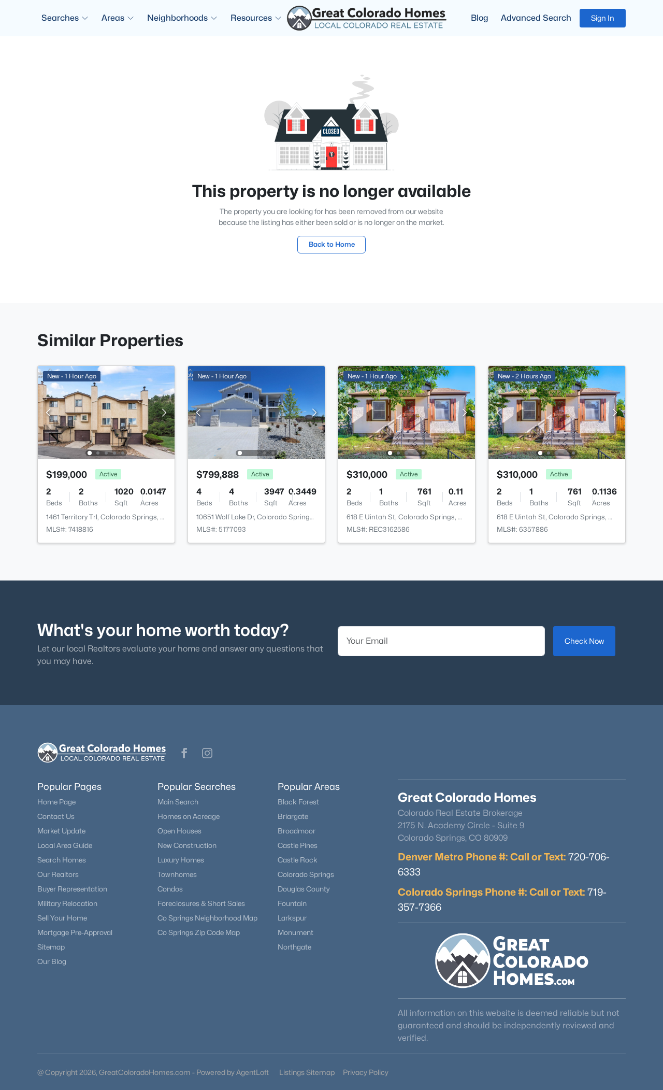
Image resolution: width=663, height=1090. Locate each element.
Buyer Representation (72, 889)
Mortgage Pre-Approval (74, 932)
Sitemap (51, 947)
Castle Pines (298, 845)
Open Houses (179, 831)
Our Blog (51, 961)
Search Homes (61, 860)
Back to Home (332, 244)
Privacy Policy (365, 1072)
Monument (295, 932)
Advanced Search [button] (536, 18)
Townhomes (177, 874)
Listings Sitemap (307, 1072)
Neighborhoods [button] (177, 18)
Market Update (61, 831)
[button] (184, 753)
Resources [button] (251, 18)
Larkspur (292, 918)
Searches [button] (60, 18)
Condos (170, 889)
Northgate (294, 947)
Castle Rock (298, 860)
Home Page (56, 802)
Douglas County (303, 889)
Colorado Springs (306, 874)
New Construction (187, 845)
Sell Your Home (62, 918)
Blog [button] (479, 18)
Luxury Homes (180, 860)
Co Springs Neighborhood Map (207, 918)
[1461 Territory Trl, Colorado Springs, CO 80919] (106, 412)
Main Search (177, 802)
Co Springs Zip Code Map (198, 932)
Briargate (293, 816)
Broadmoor (296, 831)
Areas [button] (113, 18)
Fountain (292, 903)
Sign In (602, 17)
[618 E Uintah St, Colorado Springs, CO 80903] (406, 412)
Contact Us (56, 816)
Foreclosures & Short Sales (201, 903)
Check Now (584, 640)
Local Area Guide (64, 845)
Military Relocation (67, 903)
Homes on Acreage (188, 816)
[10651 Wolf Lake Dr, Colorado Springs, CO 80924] (256, 412)
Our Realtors (58, 874)
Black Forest (298, 802)
